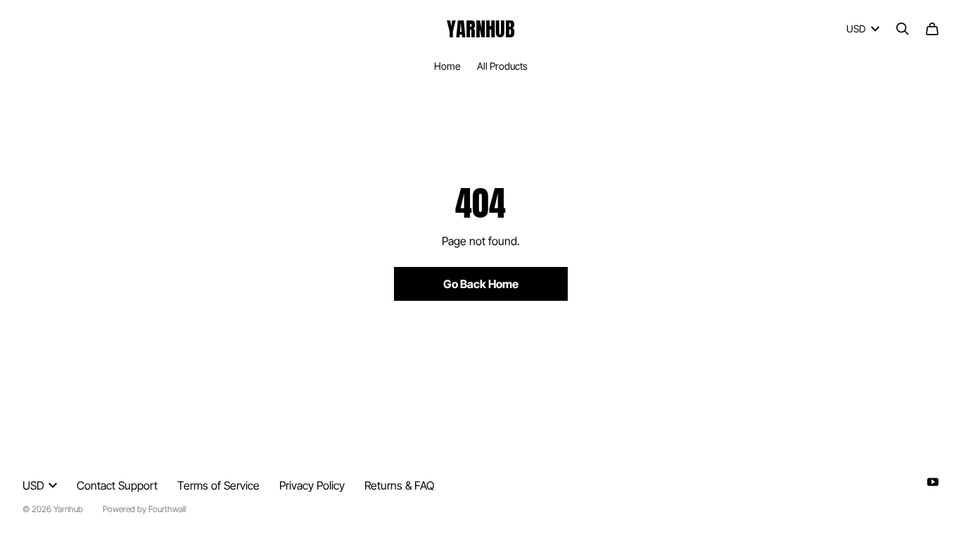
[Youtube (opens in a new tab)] (932, 482)
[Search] (902, 29)
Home (447, 66)
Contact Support (117, 485)
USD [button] (855, 29)
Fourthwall (167, 509)
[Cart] (932, 29)
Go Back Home (480, 284)
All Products (502, 66)
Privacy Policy (312, 485)
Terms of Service (218, 485)
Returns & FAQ (399, 485)
